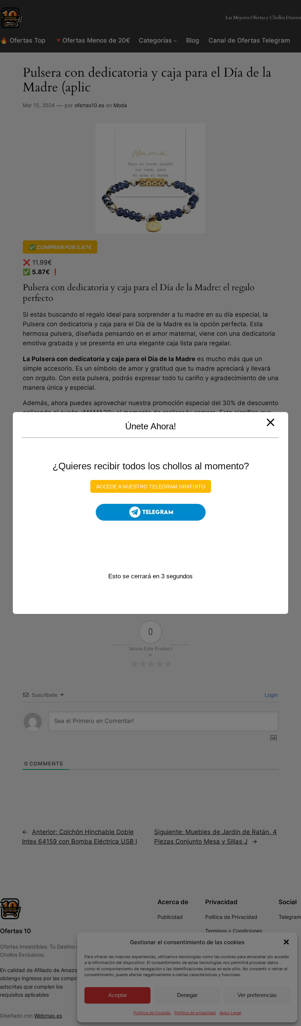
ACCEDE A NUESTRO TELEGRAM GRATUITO (150, 486)
